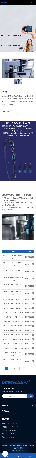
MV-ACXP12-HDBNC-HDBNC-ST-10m (13, 256)
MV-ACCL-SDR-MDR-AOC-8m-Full (13, 361)
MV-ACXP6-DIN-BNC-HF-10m (13, 299)
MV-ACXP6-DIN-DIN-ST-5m (13, 343)
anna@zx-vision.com (13, 423)
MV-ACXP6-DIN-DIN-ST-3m (13, 348)
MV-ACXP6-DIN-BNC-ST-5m (13, 330)
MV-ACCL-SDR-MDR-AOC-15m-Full (13, 354)
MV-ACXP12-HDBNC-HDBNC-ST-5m (13, 264)
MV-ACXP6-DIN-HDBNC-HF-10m (13, 278)
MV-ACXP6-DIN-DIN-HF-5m (13, 317)
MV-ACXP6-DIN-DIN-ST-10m (13, 339)
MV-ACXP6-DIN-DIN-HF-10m (13, 312)
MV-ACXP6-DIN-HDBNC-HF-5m (13, 286)
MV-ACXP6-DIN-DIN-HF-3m (13, 321)
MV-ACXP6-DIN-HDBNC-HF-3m (13, 293)
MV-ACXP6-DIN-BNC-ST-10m (13, 326)
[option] (18, 81)
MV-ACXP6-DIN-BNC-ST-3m (13, 334)
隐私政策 (20, 448)
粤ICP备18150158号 (18, 450)
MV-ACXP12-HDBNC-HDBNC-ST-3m (13, 271)
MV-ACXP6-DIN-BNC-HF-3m (13, 308)
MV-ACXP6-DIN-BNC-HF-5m (13, 303)
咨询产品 (9, 112)
